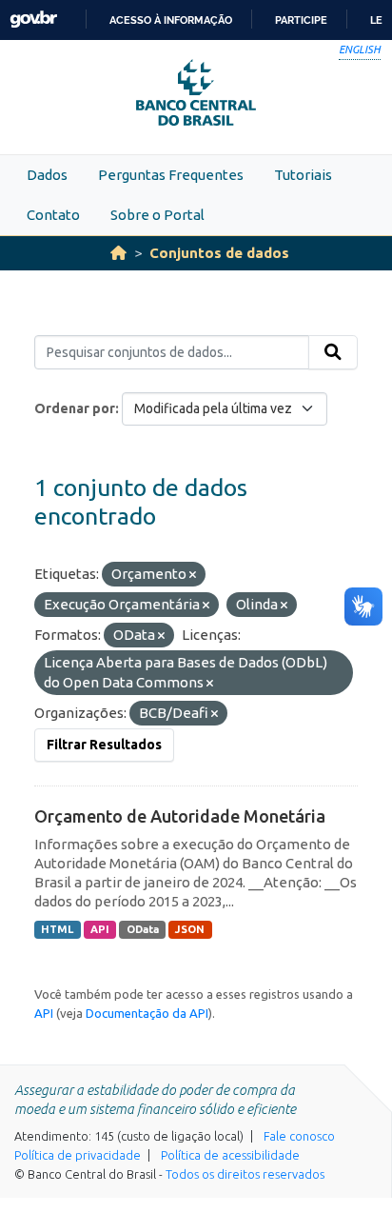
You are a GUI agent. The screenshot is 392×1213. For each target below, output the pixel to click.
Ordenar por (74, 408)
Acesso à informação (170, 20)
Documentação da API (147, 1013)
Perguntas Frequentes (171, 175)
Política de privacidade (77, 1155)
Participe (301, 20)
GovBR (33, 19)
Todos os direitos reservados (245, 1174)
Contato (53, 215)
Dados (47, 175)
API (99, 929)
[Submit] (333, 352)
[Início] (118, 253)
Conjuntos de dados (219, 253)
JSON (190, 929)
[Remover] (192, 575)
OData (143, 929)
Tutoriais (303, 175)
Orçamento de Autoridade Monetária (179, 815)
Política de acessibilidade (230, 1155)
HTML (57, 929)
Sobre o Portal (157, 215)
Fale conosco (299, 1136)
